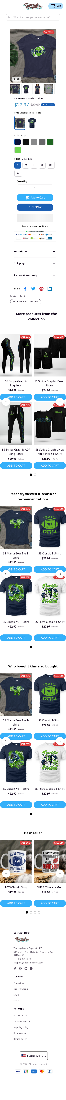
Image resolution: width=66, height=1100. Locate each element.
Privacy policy (20, 1015)
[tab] (31, 475)
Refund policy (20, 1039)
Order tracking (21, 989)
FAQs (16, 994)
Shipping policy (21, 1027)
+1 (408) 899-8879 (22, 959)
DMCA (17, 1000)
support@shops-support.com (28, 962)
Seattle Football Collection (25, 301)
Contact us (19, 983)
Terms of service (22, 1021)
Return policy (20, 1033)
